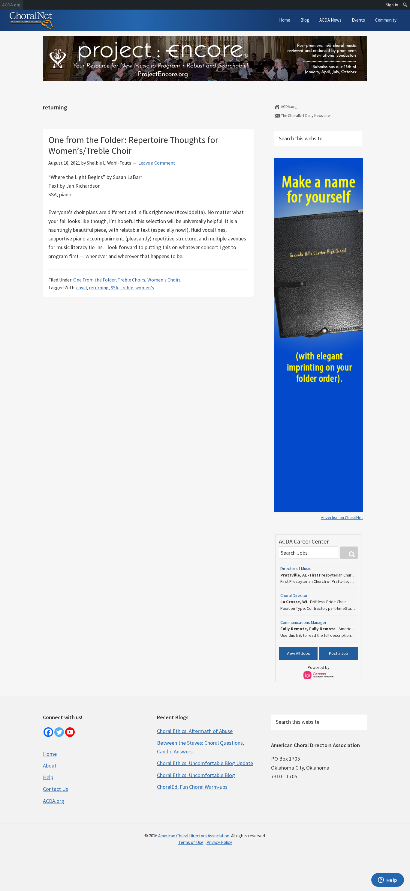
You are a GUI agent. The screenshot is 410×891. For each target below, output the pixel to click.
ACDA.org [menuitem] (11, 4)
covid (81, 288)
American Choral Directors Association (193, 836)
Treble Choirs (131, 280)
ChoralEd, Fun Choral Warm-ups (192, 786)
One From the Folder (94, 280)
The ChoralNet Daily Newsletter (305, 115)
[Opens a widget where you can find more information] (387, 880)
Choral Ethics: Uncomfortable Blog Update (205, 763)
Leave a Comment (156, 163)
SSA (114, 288)
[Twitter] (59, 732)
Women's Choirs (164, 280)
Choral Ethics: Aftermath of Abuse (195, 731)
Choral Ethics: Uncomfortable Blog (196, 775)
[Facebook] (48, 732)
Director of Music (295, 568)
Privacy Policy (219, 842)
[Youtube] (70, 732)
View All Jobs (298, 653)
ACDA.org (288, 106)
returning (99, 288)
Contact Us (55, 788)
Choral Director (294, 595)
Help (48, 777)
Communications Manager (303, 622)
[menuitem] (405, 5)
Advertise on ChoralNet (342, 517)
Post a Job (338, 653)
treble (126, 288)
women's (144, 288)
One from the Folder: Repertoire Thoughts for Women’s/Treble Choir (133, 145)
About (49, 765)
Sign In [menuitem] (392, 4)
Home (50, 753)
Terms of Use (190, 842)
